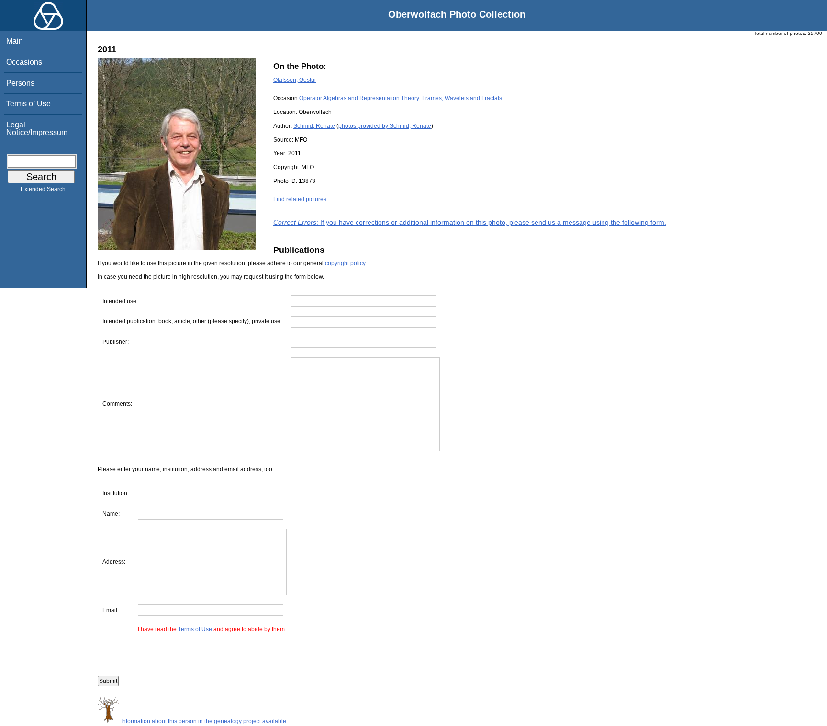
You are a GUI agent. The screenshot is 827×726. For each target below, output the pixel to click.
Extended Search (43, 189)
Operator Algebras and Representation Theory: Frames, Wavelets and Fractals (400, 98)
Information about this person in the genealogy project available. (204, 721)
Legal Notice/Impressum (36, 128)
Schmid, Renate (314, 126)
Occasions (24, 62)
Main (14, 41)
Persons (20, 83)
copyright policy (345, 263)
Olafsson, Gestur (294, 80)
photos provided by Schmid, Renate (384, 126)
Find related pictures (299, 199)
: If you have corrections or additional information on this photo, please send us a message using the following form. (469, 222)
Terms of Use (28, 104)
